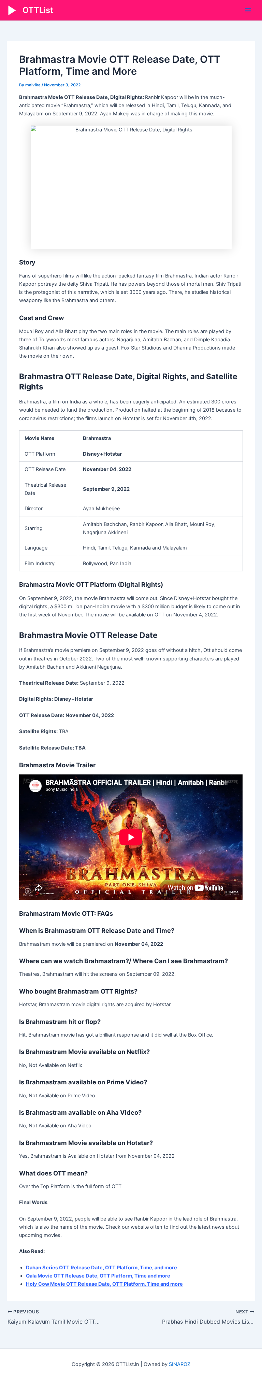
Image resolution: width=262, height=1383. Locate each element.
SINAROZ (179, 1364)
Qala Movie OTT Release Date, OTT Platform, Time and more (98, 1276)
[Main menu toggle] (248, 10)
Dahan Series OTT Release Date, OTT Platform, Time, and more (101, 1268)
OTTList (38, 10)
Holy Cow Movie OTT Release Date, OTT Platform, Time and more (104, 1284)
